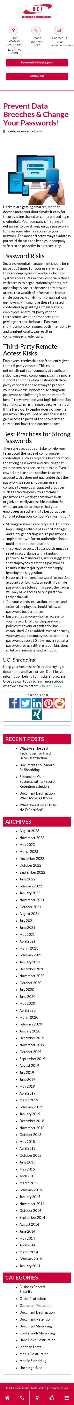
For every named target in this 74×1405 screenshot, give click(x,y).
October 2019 (30, 1052)
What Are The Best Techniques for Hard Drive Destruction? (35, 753)
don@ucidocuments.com (62, 43)
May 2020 (27, 1003)
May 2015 (27, 1169)
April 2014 (28, 1245)
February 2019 (31, 1107)
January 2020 (30, 1031)
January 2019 (30, 1114)
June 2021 (27, 927)
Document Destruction (37, 1312)
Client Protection (33, 1299)
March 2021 (29, 948)
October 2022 (30, 865)
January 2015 (30, 1197)
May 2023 (27, 845)
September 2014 (32, 1218)
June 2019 (27, 1080)
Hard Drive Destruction (37, 1340)
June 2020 (27, 997)
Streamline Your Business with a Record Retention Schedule (37, 781)
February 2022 (31, 886)
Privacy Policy (58, 1388)
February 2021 (31, 955)
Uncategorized (31, 1368)
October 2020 (30, 983)
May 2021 (27, 934)
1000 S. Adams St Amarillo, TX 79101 (14, 48)
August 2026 (29, 831)
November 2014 (32, 1204)
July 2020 (27, 990)
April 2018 (28, 1148)
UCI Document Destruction (27, 1388)
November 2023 (32, 838)
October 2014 (30, 1211)
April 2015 (28, 1176)
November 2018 (32, 1128)
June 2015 (27, 1162)
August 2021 (29, 914)
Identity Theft (30, 1347)
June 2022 (27, 879)
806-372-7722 (50, 686)
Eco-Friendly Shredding (37, 1333)
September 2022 (32, 872)
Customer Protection (36, 1306)
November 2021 (32, 900)
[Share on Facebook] (14, 703)
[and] (13, 30)
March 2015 (29, 1183)
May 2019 (27, 1086)
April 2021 (28, 941)
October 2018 (30, 1135)
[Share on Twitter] (25, 703)
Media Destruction (34, 1354)
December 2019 (32, 1038)
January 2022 (30, 893)
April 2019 (28, 1093)
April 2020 (28, 1010)
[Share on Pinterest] (48, 703)
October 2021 (30, 907)
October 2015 (30, 1155)
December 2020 (32, 969)
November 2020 (32, 976)
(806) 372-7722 (37, 43)
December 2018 (32, 1121)
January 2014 (30, 1266)
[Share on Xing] (37, 714)
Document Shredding (36, 1326)
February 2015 (31, 1190)
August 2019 (29, 1066)
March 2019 (29, 1100)
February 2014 (31, 1259)
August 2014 (29, 1224)
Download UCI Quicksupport (37, 63)
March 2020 (29, 1017)
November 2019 (32, 1045)
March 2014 (29, 1252)
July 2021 (27, 921)
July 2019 (27, 1073)
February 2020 (31, 1024)
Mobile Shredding (33, 1361)
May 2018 (27, 1142)
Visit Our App (37, 76)
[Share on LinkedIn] (37, 703)
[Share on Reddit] (59, 703)
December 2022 (32, 859)
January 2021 (30, 962)
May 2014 (27, 1238)
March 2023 (29, 852)
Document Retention (36, 1319)
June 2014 (27, 1231)
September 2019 (32, 1059)
